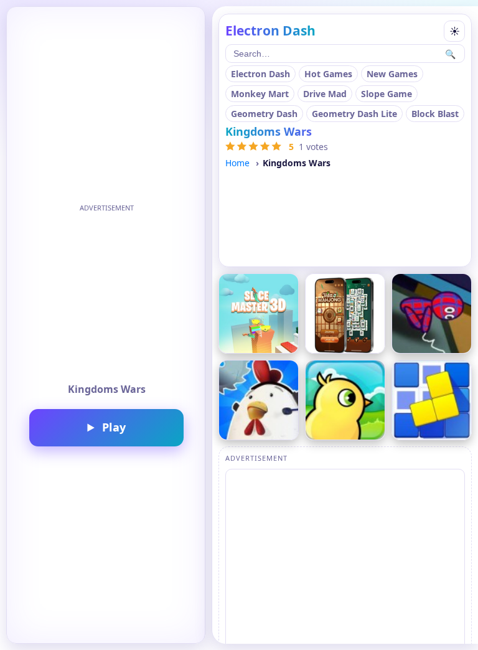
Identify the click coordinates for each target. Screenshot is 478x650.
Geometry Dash (264, 114)
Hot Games (328, 74)
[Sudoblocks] (431, 400)
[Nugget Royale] (258, 400)
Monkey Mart (260, 94)
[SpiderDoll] (431, 313)
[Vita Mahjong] (345, 313)
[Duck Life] (345, 400)
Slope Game (386, 94)
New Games (392, 74)
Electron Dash (260, 74)
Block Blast (435, 114)
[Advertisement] (106, 294)
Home (237, 163)
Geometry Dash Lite (354, 114)
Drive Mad (325, 94)
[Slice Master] (258, 313)
